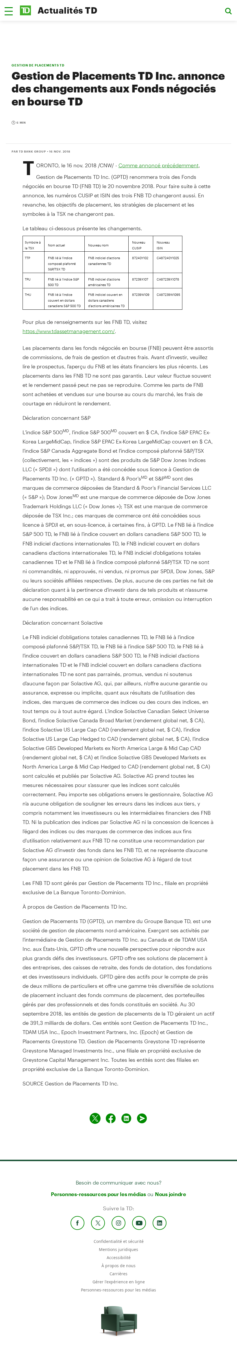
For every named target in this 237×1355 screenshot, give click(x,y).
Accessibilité (119, 1257)
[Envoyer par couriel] (142, 1118)
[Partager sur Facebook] (110, 1118)
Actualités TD (67, 10)
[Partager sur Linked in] (126, 1118)
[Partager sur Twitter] (95, 1118)
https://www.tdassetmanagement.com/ (69, 331)
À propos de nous (118, 1265)
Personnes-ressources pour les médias (98, 1194)
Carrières (118, 1273)
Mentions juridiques (118, 1249)
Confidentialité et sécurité (119, 1241)
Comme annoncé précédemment (158, 165)
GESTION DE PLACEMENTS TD (38, 65)
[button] (9, 11)
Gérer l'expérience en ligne (118, 1282)
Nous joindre (170, 1194)
